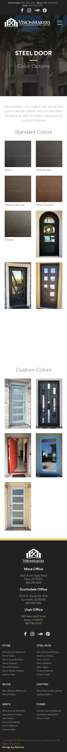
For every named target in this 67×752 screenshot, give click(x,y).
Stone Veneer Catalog (13, 670)
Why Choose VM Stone (13, 652)
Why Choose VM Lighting (49, 691)
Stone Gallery (8, 656)
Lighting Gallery (44, 694)
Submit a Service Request (49, 711)
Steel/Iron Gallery (45, 656)
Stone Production (10, 667)
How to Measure (10, 725)
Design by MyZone (13, 747)
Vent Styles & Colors (12, 714)
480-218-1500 (33, 582)
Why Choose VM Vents (13, 711)
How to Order (8, 674)
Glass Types (42, 667)
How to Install (8, 729)
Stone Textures (9, 663)
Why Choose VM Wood (14, 691)
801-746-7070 (33, 623)
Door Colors (43, 659)
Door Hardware (44, 663)
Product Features (45, 670)
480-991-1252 (33, 602)
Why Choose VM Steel (48, 652)
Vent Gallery (8, 718)
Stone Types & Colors (12, 659)
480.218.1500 (50, 2)
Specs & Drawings (11, 722)
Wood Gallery (9, 694)
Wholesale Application (47, 714)
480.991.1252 (28, 2)
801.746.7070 (36, 5)
